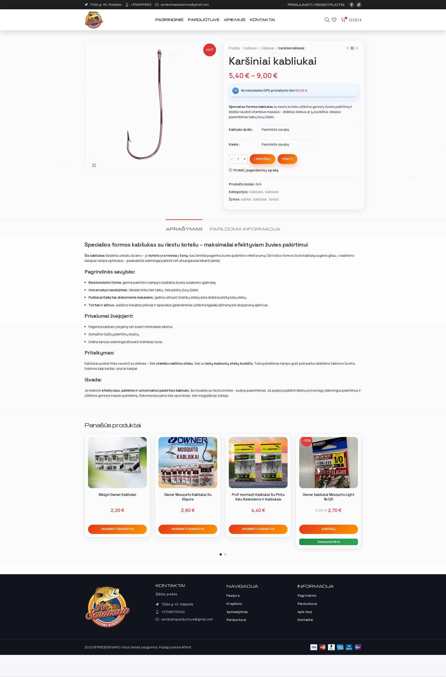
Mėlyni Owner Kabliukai (117, 494)
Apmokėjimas (237, 612)
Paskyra (232, 595)
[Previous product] (347, 48)
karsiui (274, 199)
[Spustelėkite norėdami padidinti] (94, 165)
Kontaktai (305, 619)
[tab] (184, 226)
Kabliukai (251, 48)
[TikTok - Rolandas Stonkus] (358, 4)
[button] (328, 529)
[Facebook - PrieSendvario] (351, 4)
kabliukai (259, 199)
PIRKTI (287, 159)
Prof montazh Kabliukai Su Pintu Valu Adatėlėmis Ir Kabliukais (258, 496)
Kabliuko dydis (240, 129)
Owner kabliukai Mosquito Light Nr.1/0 (328, 496)
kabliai (246, 199)
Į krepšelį (262, 159)
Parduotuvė (236, 619)
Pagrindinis (307, 595)
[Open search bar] (327, 19)
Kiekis (233, 144)
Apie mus (305, 612)
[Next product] (356, 48)
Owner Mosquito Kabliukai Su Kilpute (188, 496)
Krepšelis (234, 603)
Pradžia (234, 48)
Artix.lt (186, 647)
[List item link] (138, 4)
